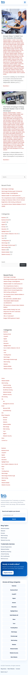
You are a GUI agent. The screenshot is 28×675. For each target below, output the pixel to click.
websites (18, 71)
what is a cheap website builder (13, 71)
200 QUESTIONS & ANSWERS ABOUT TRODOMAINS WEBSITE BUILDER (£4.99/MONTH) (12, 301)
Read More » (6, 86)
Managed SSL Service (8, 403)
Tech (3, 238)
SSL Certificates (5, 556)
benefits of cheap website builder (11, 114)
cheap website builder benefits (11, 49)
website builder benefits (9, 66)
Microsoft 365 (6, 408)
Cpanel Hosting (7, 385)
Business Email (5, 220)
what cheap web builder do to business (13, 143)
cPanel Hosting (5, 554)
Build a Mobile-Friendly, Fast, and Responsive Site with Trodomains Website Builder (12, 311)
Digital (3, 224)
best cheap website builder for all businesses (13, 40)
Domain (3, 227)
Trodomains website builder (10, 63)
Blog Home (3, 668)
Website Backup (7, 392)
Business (4, 217)
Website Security (6, 254)
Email (3, 406)
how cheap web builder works (17, 132)
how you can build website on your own (13, 60)
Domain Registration (6, 547)
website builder (17, 65)
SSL (2, 399)
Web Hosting (5, 247)
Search (3, 262)
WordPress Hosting (8, 390)
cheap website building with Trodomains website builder (12, 52)
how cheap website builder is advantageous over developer (13, 135)
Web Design (5, 243)
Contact (18, 668)
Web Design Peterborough (8, 245)
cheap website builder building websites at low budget (13, 50)
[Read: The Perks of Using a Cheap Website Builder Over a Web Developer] (14, 97)
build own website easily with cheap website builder (13, 43)
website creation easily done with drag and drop (13, 70)
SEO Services (4, 558)
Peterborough (14, 636)
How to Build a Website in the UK (10, 233)
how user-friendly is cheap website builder (13, 57)
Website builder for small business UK (11, 195)
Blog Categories (6, 415)
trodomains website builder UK (15, 139)
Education (4, 229)
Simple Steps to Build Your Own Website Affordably (13, 37)
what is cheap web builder (13, 146)
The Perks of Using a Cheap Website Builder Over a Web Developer (13, 109)
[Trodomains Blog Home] (3, 2)
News (3, 236)
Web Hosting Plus (7, 387)
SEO (3, 413)
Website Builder (7, 40)
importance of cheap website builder (12, 62)
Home (3, 378)
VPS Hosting (5, 396)
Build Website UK (14, 615)
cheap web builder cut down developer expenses (13, 120)
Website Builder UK (8, 142)
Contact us (4, 440)
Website (5, 112)
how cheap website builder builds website (13, 55)
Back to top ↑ (4, 672)
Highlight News (5, 231)
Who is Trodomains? (9, 316)
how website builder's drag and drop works (12, 58)
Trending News (5, 240)
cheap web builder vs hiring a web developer (13, 122)
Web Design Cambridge (8, 189)
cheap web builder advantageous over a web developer (12, 46)
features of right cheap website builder (13, 54)
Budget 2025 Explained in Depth (12, 318)
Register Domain (8, 572)
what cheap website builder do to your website (13, 144)
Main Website (14, 657)
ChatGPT (4, 222)
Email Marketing (7, 410)
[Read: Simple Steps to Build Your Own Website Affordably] (14, 21)
